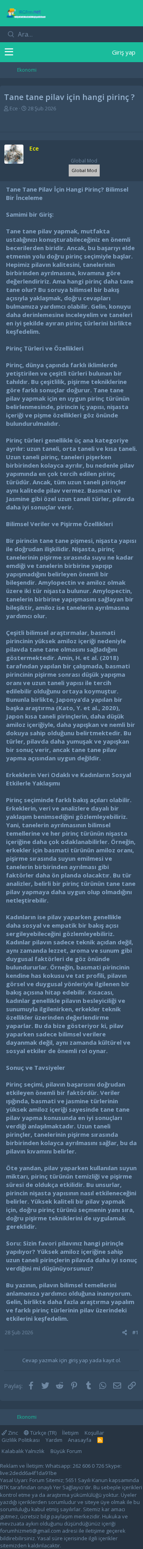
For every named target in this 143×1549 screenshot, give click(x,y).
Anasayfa (79, 1439)
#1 (135, 1332)
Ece (14, 108)
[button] (9, 52)
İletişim (70, 1432)
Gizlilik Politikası (21, 1439)
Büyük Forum (66, 1451)
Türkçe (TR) (42, 1432)
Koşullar (94, 1432)
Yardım (54, 1439)
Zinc (12, 1432)
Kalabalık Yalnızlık (23, 1451)
